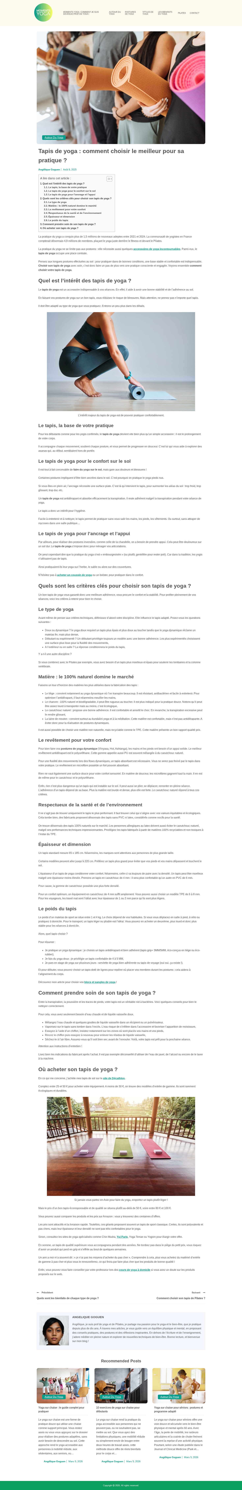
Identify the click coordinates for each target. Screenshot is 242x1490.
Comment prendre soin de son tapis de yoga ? (69, 224)
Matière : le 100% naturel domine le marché (72, 206)
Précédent (47, 1292)
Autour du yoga (115, 13)
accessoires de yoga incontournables (156, 249)
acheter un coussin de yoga (74, 575)
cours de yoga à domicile (134, 1269)
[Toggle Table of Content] (107, 179)
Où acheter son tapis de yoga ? (60, 228)
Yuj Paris (122, 1236)
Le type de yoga (57, 202)
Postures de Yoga (130, 13)
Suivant (196, 1292)
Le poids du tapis (58, 220)
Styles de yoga (148, 13)
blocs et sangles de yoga (99, 982)
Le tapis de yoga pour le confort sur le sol (72, 191)
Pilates (182, 13)
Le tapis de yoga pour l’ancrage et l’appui (71, 194)
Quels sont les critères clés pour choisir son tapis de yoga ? (77, 198)
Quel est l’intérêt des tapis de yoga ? (63, 183)
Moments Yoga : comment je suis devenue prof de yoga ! (81, 13)
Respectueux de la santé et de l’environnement (74, 213)
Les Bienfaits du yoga (165, 13)
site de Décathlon (114, 1078)
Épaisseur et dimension (61, 216)
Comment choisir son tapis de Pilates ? (181, 1298)
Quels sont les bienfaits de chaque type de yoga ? (68, 1298)
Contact (194, 13)
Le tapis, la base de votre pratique (67, 187)
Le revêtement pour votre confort (67, 209)
